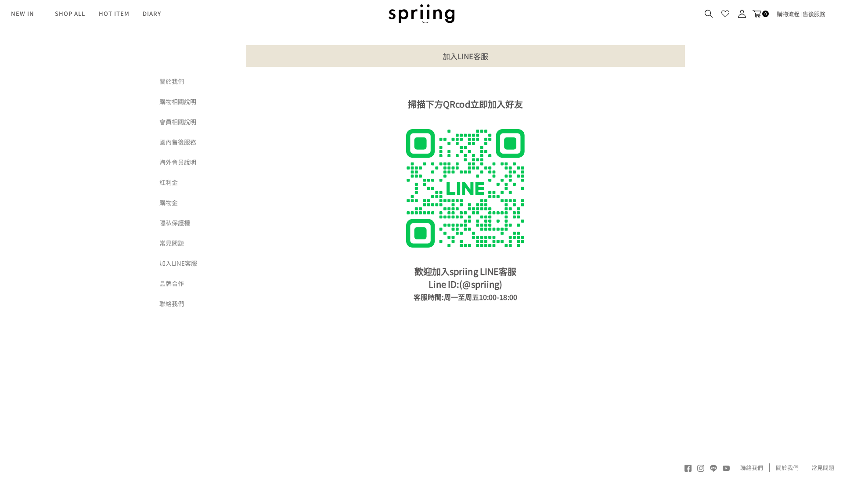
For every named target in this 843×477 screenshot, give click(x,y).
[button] (708, 14)
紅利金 (168, 182)
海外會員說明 (177, 162)
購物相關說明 (177, 102)
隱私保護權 (174, 223)
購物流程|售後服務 (801, 14)
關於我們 (171, 81)
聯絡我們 (171, 304)
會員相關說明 (177, 122)
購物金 (168, 203)
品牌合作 (171, 283)
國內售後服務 (177, 142)
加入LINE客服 (178, 263)
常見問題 (171, 243)
